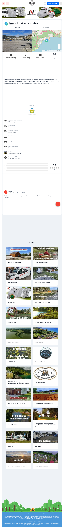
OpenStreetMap (52, 50)
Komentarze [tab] (46, 27)
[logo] (32, 3)
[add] (58, 204)
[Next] (29, 40)
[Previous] (5, 40)
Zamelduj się (26, 58)
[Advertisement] (32, 68)
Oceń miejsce (40, 58)
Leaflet (45, 50)
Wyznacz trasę (11, 58)
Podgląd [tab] (17, 27)
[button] (46, 40)
